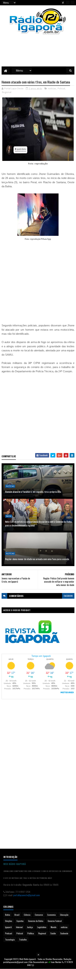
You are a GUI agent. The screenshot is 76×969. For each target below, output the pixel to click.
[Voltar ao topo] (38, 955)
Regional (6, 92)
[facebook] (63, 3)
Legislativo (41, 927)
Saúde (53, 933)
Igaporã (8, 927)
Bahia (8, 516)
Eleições (8, 920)
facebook (68, 595)
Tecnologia (10, 939)
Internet (19, 927)
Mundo (53, 927)
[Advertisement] (38, 53)
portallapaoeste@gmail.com (26, 895)
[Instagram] (72, 3)
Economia (51, 914)
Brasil (16, 914)
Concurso (39, 914)
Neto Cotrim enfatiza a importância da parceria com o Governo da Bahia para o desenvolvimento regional (38, 523)
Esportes (20, 920)
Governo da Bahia (35, 920)
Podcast (8, 933)
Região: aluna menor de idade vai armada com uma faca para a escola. (37, 559)
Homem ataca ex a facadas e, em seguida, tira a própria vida (33, 491)
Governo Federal (55, 920)
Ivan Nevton (56, 962)
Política (30, 933)
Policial (61, 88)
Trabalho (23, 939)
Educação (64, 914)
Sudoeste (64, 933)
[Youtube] (68, 3)
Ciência (27, 914)
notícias (52, 88)
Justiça (30, 927)
